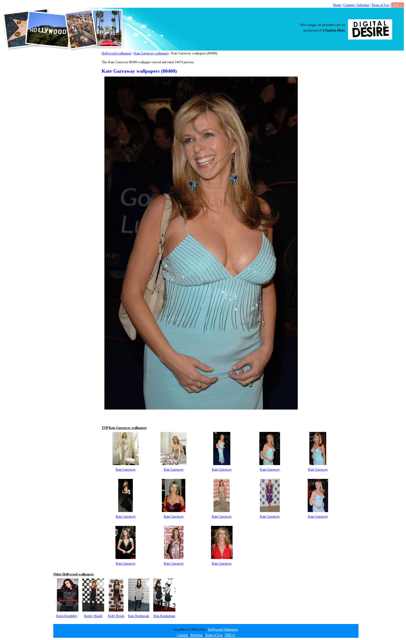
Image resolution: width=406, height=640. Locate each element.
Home (337, 5)
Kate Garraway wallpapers (151, 53)
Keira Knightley (66, 616)
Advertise (363, 5)
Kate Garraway (126, 469)
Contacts (349, 5)
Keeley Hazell (93, 616)
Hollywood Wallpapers (223, 629)
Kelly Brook (116, 616)
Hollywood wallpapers (116, 53)
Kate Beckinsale (138, 616)
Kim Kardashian (164, 616)
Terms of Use (380, 5)
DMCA (397, 5)
